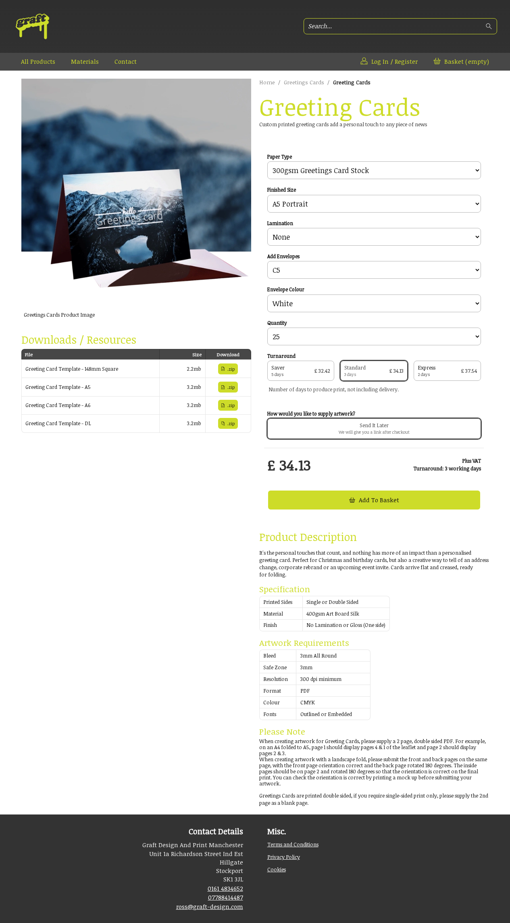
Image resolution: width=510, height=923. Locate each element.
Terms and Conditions (292, 844)
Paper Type (279, 157)
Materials (85, 61)
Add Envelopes (283, 256)
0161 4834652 (225, 888)
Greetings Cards (304, 82)
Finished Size (281, 190)
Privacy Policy (283, 856)
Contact (125, 61)
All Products (38, 61)
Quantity (277, 323)
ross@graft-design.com (209, 906)
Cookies (276, 869)
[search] (490, 26)
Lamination (280, 223)
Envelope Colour (285, 289)
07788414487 (225, 897)
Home (267, 82)
